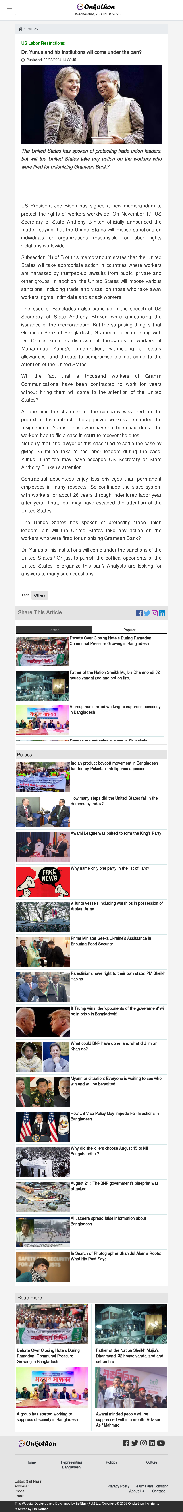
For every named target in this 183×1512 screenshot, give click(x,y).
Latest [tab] (53, 630)
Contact (158, 1491)
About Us (136, 1491)
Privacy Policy (118, 1486)
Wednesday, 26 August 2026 (98, 14)
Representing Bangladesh (71, 1465)
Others (39, 595)
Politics (32, 29)
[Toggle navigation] (10, 10)
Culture (151, 1462)
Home (31, 1462)
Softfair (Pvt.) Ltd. (88, 1504)
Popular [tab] (129, 630)
